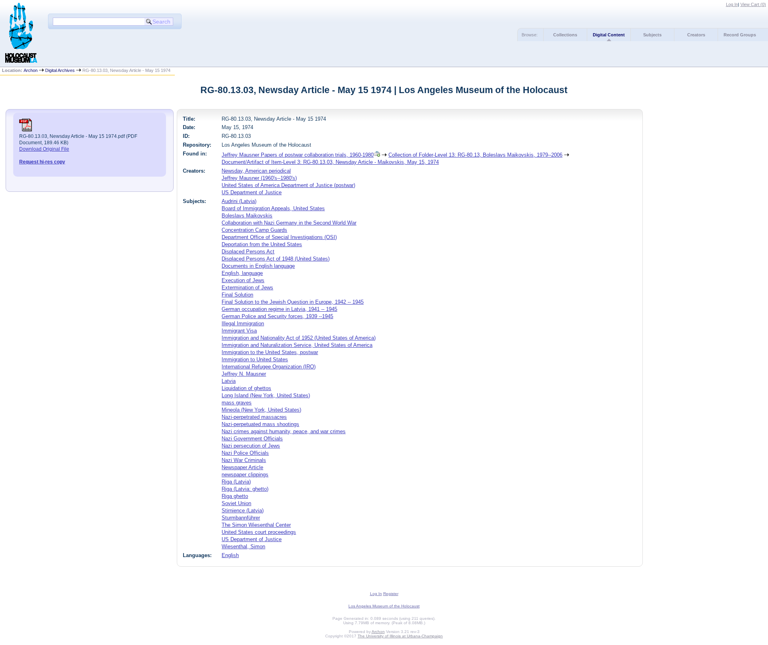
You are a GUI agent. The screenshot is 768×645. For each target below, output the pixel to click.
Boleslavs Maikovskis (247, 216)
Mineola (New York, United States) (261, 410)
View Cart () (753, 4)
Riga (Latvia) (236, 482)
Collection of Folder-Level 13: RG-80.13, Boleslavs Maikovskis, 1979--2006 (475, 155)
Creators (696, 34)
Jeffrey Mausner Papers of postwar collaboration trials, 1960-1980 (298, 155)
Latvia (229, 381)
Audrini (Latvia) (239, 201)
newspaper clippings (245, 475)
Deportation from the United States (262, 244)
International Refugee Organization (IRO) (269, 367)
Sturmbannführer (241, 518)
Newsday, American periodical (256, 171)
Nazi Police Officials (245, 453)
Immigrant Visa (239, 331)
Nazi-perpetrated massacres (254, 417)
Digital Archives (60, 70)
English (230, 555)
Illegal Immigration (243, 323)
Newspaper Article (242, 467)
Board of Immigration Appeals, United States (273, 208)
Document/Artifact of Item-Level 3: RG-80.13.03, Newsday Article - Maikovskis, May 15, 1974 (330, 162)
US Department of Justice (252, 192)
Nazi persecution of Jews (251, 446)
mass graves (237, 403)
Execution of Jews (243, 280)
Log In (732, 4)
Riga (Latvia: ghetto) (245, 489)
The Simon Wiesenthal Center (256, 525)
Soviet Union (236, 503)
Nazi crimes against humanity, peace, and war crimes (284, 431)
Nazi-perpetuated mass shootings (260, 424)
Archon (31, 70)
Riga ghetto (235, 496)
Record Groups (740, 34)
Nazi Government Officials (252, 439)
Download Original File (44, 149)
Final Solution (237, 295)
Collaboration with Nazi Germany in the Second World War (289, 223)
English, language (242, 273)
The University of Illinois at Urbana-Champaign (400, 636)
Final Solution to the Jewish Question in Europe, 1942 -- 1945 (293, 302)
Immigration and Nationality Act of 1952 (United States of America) (299, 338)
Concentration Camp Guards (254, 230)
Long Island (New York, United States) (266, 395)
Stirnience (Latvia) (243, 511)
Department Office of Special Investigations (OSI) (279, 237)
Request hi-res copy (42, 161)
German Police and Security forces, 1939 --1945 (277, 316)
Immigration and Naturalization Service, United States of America (297, 345)
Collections (565, 34)
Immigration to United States (255, 359)
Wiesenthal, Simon (243, 546)
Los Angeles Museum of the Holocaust (384, 606)
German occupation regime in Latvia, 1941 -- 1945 (279, 309)
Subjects (652, 34)
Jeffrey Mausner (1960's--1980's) (259, 178)
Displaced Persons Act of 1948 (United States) (276, 259)
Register (390, 593)
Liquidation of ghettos (246, 388)
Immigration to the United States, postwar (270, 352)
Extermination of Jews (247, 288)
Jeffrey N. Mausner (244, 374)
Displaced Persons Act (248, 252)
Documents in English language (258, 266)
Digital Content (609, 34)
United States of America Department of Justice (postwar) (288, 185)
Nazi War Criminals (244, 460)
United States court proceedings (259, 532)
